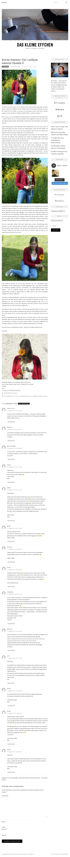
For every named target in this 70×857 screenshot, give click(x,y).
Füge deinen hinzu (24, 403)
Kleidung (40, 396)
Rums (3, 388)
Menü (5, 2)
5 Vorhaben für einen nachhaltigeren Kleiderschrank (57, 140)
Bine (9, 465)
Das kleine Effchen (35, 44)
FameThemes (64, 854)
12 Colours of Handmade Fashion (27, 111)
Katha (9, 547)
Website (4, 835)
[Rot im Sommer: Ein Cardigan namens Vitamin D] (19, 87)
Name (4, 822)
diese (27, 218)
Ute (8, 656)
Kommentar (5, 797)
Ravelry (28, 382)
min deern (11, 446)
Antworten (11, 421)
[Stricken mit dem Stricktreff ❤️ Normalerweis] (55, 173)
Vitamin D (6, 117)
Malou (9, 427)
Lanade (31, 384)
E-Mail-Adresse (4, 828)
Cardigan (34, 396)
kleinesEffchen (15, 66)
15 (35, 66)
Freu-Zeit (11, 408)
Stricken (5, 66)
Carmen (10, 592)
